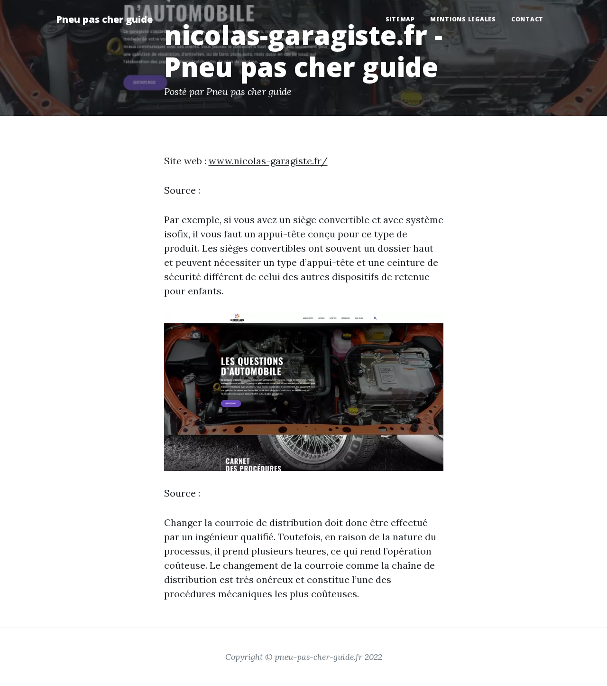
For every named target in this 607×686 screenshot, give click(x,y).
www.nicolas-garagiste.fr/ (268, 161)
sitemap (400, 19)
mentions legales (463, 19)
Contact (527, 19)
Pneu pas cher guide (104, 19)
